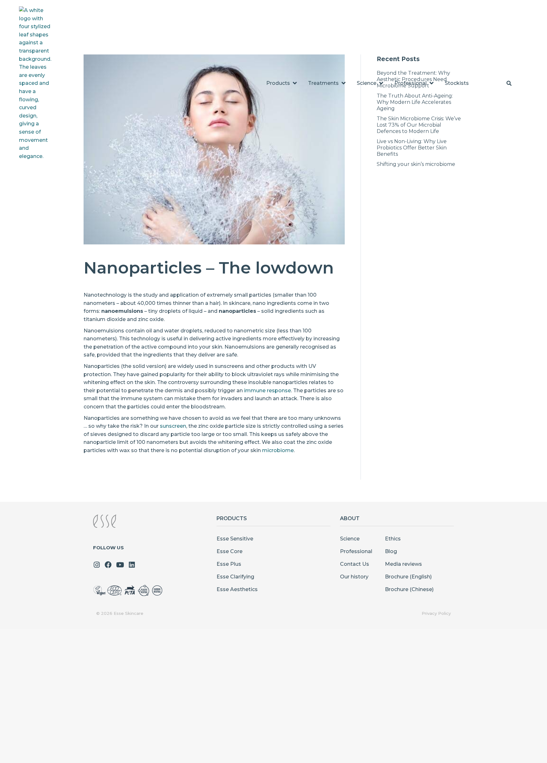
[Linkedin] (131, 564)
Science (350, 539)
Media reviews (403, 564)
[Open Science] (381, 83)
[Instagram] (96, 564)
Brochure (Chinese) (409, 589)
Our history (354, 577)
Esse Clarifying (235, 577)
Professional (356, 551)
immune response (267, 391)
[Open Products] (295, 83)
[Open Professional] (431, 83)
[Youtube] (119, 564)
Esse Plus (229, 564)
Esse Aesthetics (237, 589)
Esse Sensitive (235, 539)
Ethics (393, 539)
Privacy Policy (436, 613)
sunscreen (173, 426)
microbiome (278, 450)
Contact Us (354, 564)
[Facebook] (108, 564)
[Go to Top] (537, 753)
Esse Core (229, 551)
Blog (391, 551)
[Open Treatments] (343, 83)
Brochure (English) (408, 577)
